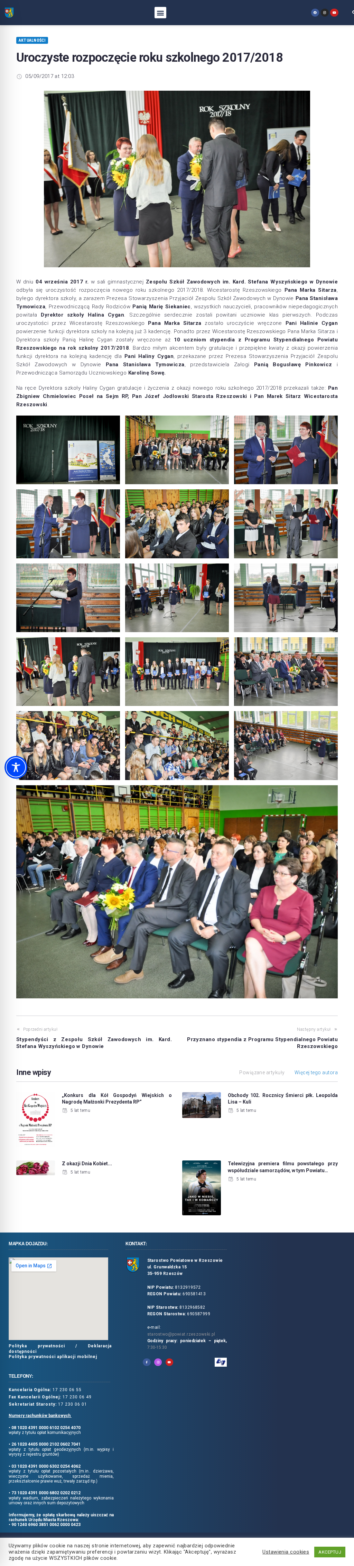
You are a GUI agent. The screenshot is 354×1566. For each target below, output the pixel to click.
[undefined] (315, 13)
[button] (160, 12)
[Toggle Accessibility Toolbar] (16, 767)
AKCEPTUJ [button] (329, 1552)
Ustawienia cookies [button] (285, 1552)
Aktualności (32, 40)
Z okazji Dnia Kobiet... (87, 1163)
